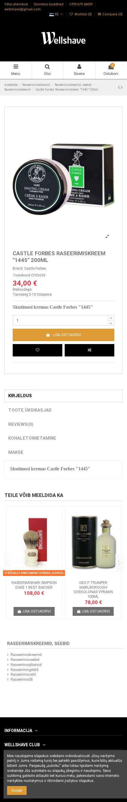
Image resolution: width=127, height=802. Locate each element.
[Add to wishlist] (37, 350)
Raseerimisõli (22, 679)
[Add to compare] (89, 350)
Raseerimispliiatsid (26, 665)
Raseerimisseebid (25, 660)
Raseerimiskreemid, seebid (38, 643)
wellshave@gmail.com (22, 9)
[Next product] (122, 87)
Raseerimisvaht (23, 674)
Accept (17, 790)
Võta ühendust (16, 4)
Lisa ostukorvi (67, 335)
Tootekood (21, 275)
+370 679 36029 (81, 4)
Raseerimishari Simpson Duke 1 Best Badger (34, 585)
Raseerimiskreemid (26, 655)
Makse (15, 452)
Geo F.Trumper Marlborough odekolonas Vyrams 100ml (93, 589)
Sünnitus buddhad (49, 4)
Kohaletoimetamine (32, 438)
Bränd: (18, 268)
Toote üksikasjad (30, 410)
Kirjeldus (20, 395)
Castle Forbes (35, 268)
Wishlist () (83, 14)
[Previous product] (119, 87)
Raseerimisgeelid (24, 670)
